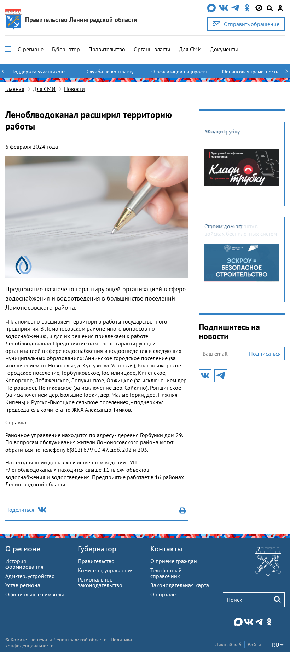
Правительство (106, 49)
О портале (163, 594)
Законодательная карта (179, 585)
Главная (14, 88)
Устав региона (22, 585)
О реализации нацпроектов (179, 74)
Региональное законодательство (100, 582)
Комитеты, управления (106, 570)
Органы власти (152, 49)
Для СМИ (190, 49)
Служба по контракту (110, 71)
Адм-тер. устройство (30, 575)
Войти (254, 644)
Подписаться (265, 353)
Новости (74, 88)
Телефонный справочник (166, 573)
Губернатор (66, 49)
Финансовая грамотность (250, 71)
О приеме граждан (173, 561)
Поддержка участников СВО (39, 74)
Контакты (166, 549)
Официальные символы (34, 594)
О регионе (31, 49)
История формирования (24, 563)
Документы (224, 49)
